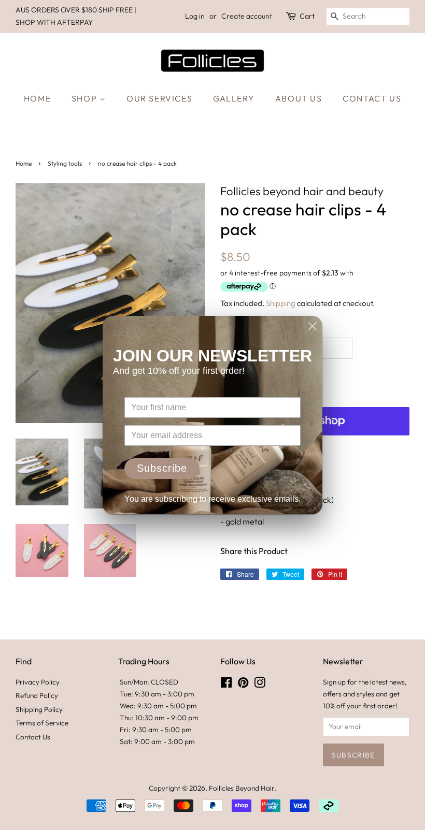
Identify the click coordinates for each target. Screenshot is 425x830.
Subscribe (162, 468)
